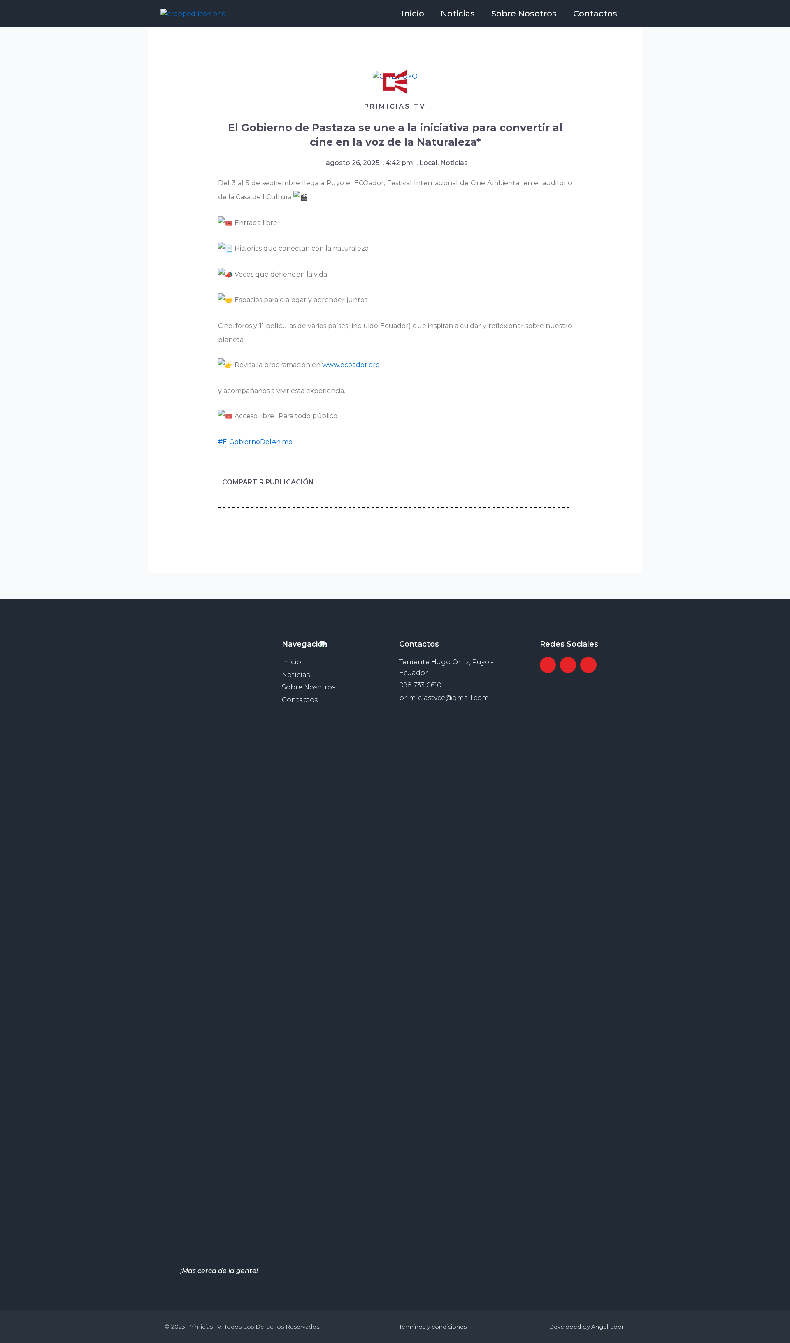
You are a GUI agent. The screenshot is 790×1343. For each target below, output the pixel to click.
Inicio (413, 14)
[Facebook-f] (548, 665)
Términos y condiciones (433, 1326)
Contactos (595, 14)
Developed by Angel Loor (586, 1326)
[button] (513, 482)
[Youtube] (588, 665)
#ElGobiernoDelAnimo (255, 442)
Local (428, 163)
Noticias (458, 14)
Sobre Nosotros (524, 14)
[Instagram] (568, 665)
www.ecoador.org (351, 365)
